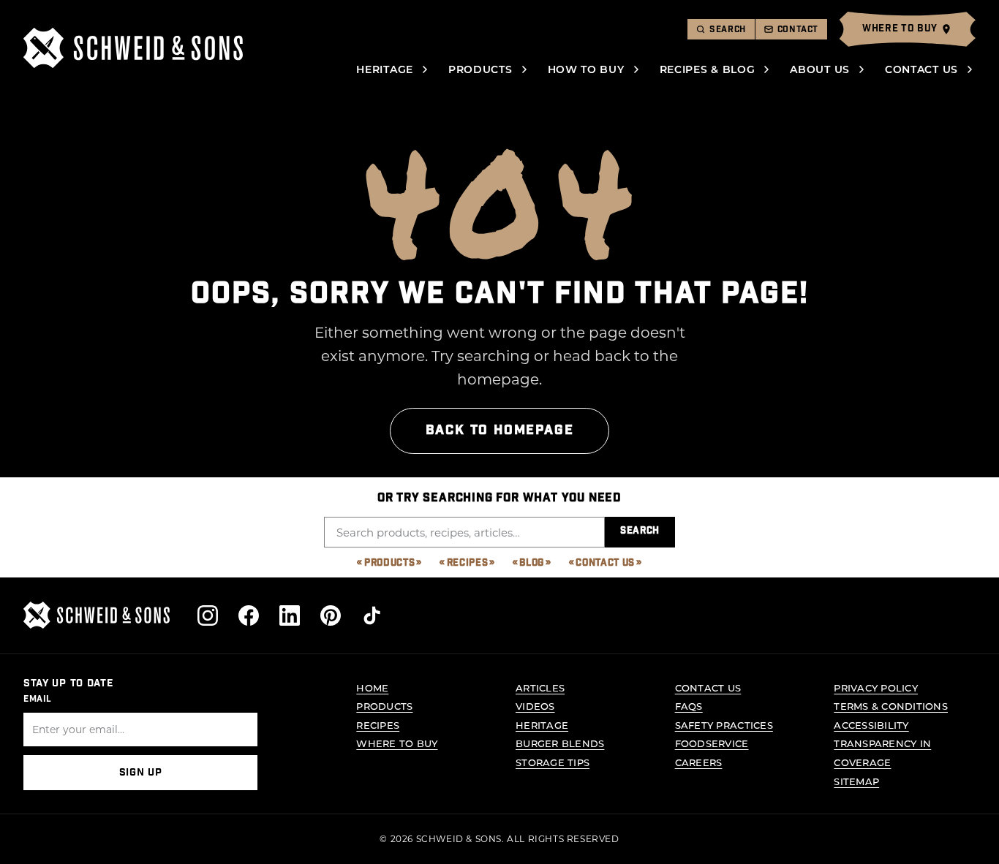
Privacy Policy (876, 687)
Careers (699, 762)
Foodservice (712, 743)
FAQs (689, 706)
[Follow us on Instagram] (207, 615)
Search (640, 531)
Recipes (468, 563)
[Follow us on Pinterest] (330, 615)
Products (480, 69)
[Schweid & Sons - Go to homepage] (133, 48)
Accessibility (871, 725)
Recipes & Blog (707, 69)
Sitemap (856, 781)
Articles (540, 687)
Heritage (384, 69)
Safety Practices (724, 725)
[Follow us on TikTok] (371, 615)
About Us (820, 69)
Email (37, 699)
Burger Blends (560, 743)
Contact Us (921, 69)
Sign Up (140, 772)
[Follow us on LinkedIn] (289, 615)
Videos (535, 706)
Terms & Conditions (891, 706)
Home (372, 687)
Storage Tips (552, 762)
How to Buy (586, 69)
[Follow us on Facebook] (248, 615)
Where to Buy (396, 743)
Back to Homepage (500, 430)
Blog (531, 563)
